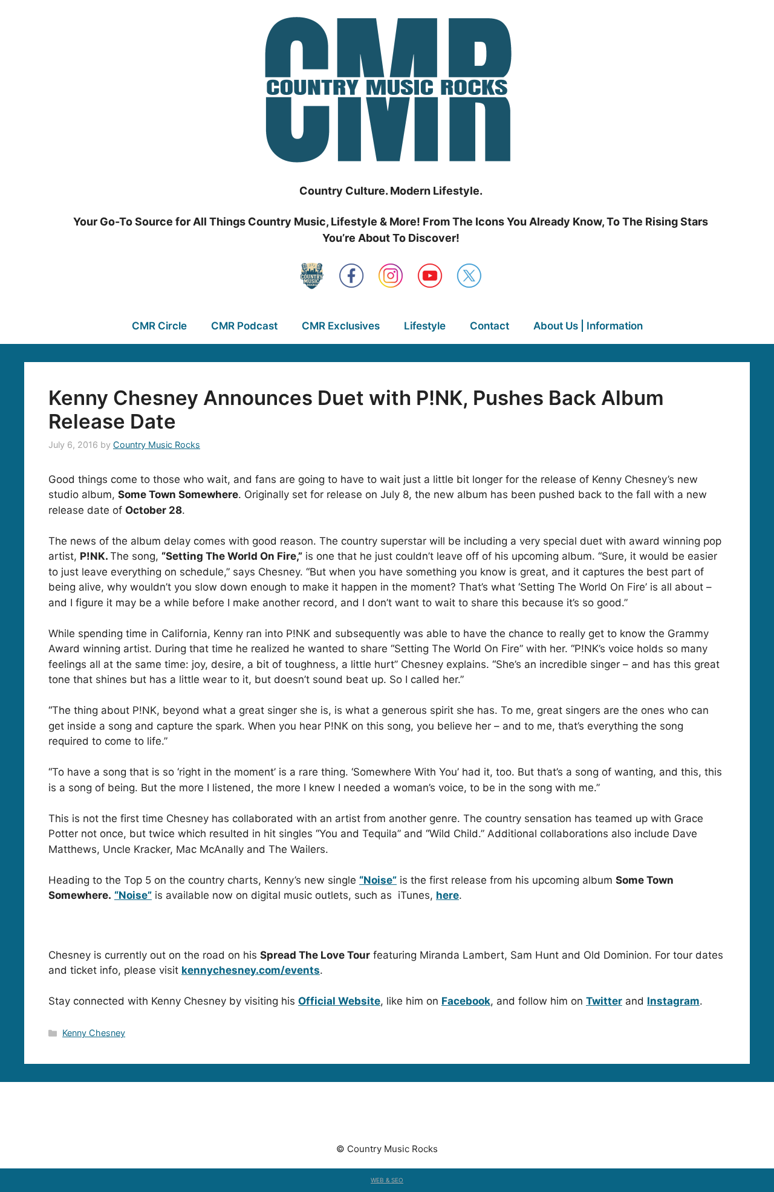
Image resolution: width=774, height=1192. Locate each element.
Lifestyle (425, 326)
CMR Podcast (244, 326)
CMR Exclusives (341, 326)
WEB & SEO (387, 1180)
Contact (489, 326)
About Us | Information (588, 326)
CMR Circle (159, 326)
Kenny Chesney (93, 1033)
